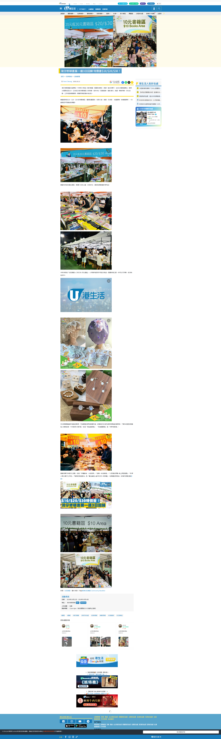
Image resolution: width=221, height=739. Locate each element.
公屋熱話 (91, 9)
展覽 (63, 615)
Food (81, 3)
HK (69, 3)
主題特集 (160, 13)
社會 (155, 717)
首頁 (62, 76)
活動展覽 (77, 76)
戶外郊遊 (104, 719)
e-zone (100, 3)
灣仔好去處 (85, 615)
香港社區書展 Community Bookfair (93, 591)
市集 (102, 717)
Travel (75, 3)
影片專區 (123, 13)
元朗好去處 (132, 717)
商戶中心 (143, 3)
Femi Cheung (67, 81)
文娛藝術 (111, 615)
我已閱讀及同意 (181, 732)
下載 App (152, 3)
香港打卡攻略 (150, 13)
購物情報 (103, 615)
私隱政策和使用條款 (48, 731)
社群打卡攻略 (134, 3)
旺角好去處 (149, 717)
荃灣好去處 (140, 717)
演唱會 (62, 13)
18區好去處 (139, 13)
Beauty (88, 3)
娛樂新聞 (98, 9)
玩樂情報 (69, 76)
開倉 (106, 717)
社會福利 (111, 719)
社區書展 (67, 591)
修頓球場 (83, 603)
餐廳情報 (97, 719)
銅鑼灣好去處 (123, 717)
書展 (69, 615)
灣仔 (77, 603)
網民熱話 (97, 724)
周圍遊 (131, 13)
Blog (94, 3)
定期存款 (105, 9)
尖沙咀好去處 (113, 717)
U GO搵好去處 (123, 3)
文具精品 (119, 615)
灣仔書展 (76, 615)
